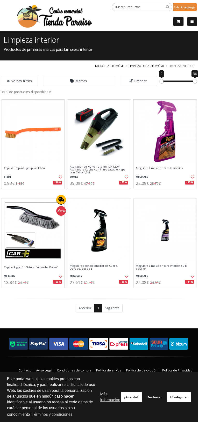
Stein (7, 176)
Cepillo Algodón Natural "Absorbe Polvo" (31, 267)
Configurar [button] (179, 397)
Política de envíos (108, 370)
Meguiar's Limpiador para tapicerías (159, 168)
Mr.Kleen (9, 276)
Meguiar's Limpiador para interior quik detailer (161, 267)
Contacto (25, 370)
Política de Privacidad (177, 370)
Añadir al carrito (34, 193)
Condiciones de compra (74, 370)
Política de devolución (141, 370)
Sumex (74, 176)
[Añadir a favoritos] (59, 177)
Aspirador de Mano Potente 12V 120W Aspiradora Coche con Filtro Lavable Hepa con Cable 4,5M (97, 169)
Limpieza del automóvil (146, 66)
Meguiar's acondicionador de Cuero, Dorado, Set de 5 (94, 267)
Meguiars (142, 176)
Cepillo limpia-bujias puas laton (24, 168)
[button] (79, 81)
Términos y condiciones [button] (52, 414)
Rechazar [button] (154, 397)
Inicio (98, 66)
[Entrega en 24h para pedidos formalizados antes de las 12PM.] (61, 200)
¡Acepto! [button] (131, 397)
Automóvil (115, 66)
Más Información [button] (110, 397)
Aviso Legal (44, 370)
